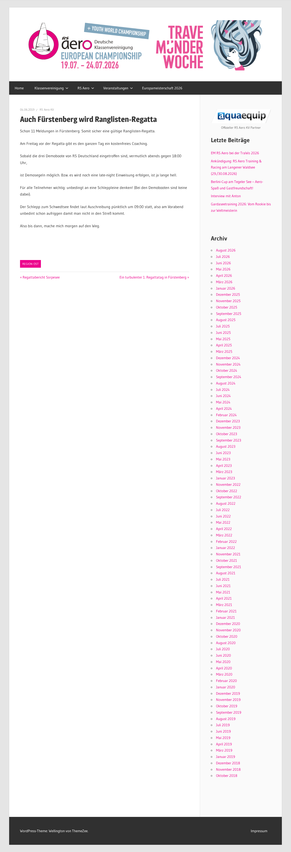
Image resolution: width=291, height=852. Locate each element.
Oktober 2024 (226, 370)
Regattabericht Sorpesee (41, 277)
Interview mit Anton (226, 196)
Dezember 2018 (228, 763)
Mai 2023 (223, 459)
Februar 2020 (226, 680)
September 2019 (228, 712)
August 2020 (226, 642)
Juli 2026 (223, 256)
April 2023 (224, 465)
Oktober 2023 (226, 434)
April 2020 (224, 668)
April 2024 (224, 408)
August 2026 (226, 250)
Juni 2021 (223, 585)
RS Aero (83, 88)
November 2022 (228, 484)
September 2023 (228, 440)
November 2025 (228, 301)
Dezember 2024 (228, 358)
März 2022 (224, 535)
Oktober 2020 (226, 636)
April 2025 (224, 345)
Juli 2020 (223, 649)
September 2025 (228, 313)
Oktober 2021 (226, 560)
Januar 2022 (225, 547)
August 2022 (225, 503)
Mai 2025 (223, 339)
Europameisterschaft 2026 (162, 88)
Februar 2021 (226, 611)
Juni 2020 (223, 655)
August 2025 (225, 319)
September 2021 (228, 567)
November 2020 (228, 630)
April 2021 (224, 598)
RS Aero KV (47, 110)
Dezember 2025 (228, 294)
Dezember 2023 (228, 421)
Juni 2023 (223, 452)
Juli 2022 (223, 509)
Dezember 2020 (228, 623)
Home (19, 88)
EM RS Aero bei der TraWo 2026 (235, 153)
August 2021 (225, 573)
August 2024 (225, 383)
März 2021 (224, 604)
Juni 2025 (223, 332)
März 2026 (224, 282)
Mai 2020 (223, 661)
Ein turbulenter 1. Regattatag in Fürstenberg (153, 277)
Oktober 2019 (226, 706)
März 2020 (224, 674)
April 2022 (224, 528)
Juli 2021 (223, 579)
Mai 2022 (223, 522)
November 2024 (228, 364)
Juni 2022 (223, 516)
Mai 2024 (223, 402)
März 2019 (224, 750)
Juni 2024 (223, 395)
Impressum (259, 831)
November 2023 (228, 427)
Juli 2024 (223, 389)
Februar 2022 (226, 541)
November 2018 (228, 769)
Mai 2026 (223, 269)
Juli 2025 (223, 326)
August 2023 (225, 446)
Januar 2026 (225, 288)
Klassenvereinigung (49, 88)
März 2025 (224, 351)
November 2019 (228, 699)
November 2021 (228, 554)
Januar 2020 (225, 687)
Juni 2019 (223, 731)
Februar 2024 (226, 415)
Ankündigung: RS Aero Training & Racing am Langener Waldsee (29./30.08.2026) (236, 167)
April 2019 (224, 744)
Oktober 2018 (226, 775)
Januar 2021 (225, 617)
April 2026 (224, 275)
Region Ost (30, 264)
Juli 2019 (223, 725)
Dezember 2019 (228, 693)
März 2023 (224, 471)
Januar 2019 (225, 756)
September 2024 (228, 377)
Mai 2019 (223, 737)
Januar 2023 (225, 478)
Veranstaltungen (115, 88)
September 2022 (228, 497)
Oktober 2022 (226, 491)
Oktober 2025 (226, 307)
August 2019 (225, 718)
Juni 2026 (223, 263)
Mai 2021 (223, 592)
